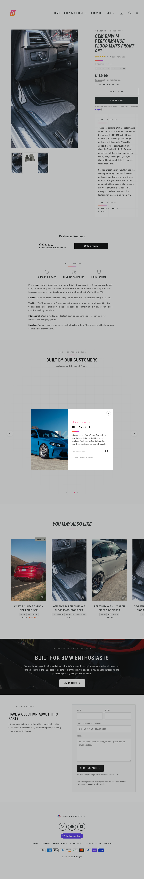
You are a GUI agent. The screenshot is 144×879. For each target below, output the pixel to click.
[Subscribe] (106, 451)
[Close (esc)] (108, 413)
